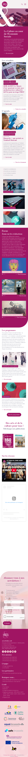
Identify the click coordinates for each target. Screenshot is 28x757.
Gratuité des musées (9, 134)
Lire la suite (9, 104)
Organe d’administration (11, 690)
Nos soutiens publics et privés (12, 673)
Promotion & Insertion (10, 660)
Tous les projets (22, 274)
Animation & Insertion (10, 659)
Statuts (5, 688)
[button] (22, 4)
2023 (23, 694)
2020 (12, 694)
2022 (19, 694)
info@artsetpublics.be (8, 645)
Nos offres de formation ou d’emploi (14, 680)
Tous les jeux (22, 296)
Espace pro (6, 697)
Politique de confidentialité (9, 755)
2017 (22, 692)
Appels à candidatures (10, 169)
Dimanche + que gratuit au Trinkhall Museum (13, 139)
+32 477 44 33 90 (7, 644)
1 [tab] (2, 274)
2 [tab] (3, 274)
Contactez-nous (8, 175)
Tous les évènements (20, 162)
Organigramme (8, 666)
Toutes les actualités (20, 109)
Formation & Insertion (10, 657)
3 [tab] (4, 274)
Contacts (6, 668)
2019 (8, 694)
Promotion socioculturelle (10, 83)
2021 (15, 694)
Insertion (13, 81)
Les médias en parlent (10, 173)
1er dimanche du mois (9, 132)
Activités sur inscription (10, 171)
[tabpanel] (14, 265)
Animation (6, 81)
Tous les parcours (21, 317)
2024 (4, 695)
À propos (6, 687)
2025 (8, 695)
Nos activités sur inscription (11, 681)
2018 (4, 694)
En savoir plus (9, 53)
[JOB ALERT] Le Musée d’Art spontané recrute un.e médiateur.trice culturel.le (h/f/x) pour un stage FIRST (13, 89)
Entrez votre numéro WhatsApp (12, 604)
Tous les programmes (14, 414)
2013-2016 (17, 692)
